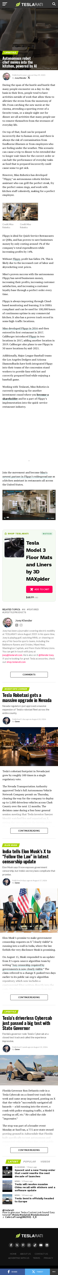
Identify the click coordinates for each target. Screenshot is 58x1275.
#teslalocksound (40, 1214)
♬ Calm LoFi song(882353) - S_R (19, 1217)
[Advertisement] (29, 439)
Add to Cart (41, 589)
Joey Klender (20, 78)
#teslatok (24, 1214)
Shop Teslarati (18, 533)
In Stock (47, 534)
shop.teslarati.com (16, 662)
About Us (25, 1254)
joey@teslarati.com (12, 655)
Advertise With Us (18, 1258)
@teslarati (8, 1210)
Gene (17, 721)
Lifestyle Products (15, 612)
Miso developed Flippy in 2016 (20, 328)
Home (13, 1254)
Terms (36, 1258)
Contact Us (41, 1254)
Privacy (48, 1258)
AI (24, 609)
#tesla (15, 1214)
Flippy (16, 259)
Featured (33, 609)
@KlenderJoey (46, 655)
